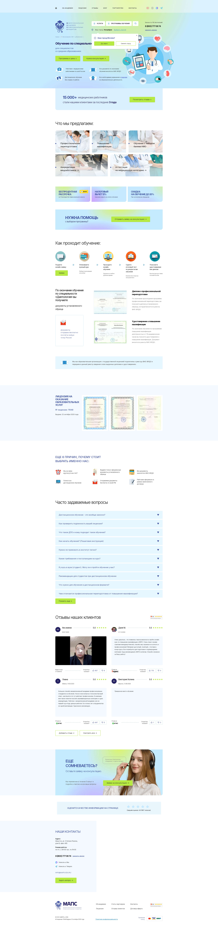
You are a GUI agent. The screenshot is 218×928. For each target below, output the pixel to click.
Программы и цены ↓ (68, 58)
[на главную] (56, 8)
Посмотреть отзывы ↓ (142, 99)
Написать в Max (64, 862)
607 (96, 670)
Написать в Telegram (65, 866)
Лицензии (82, 8)
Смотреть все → (90, 733)
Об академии (67, 8)
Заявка (61, 273)
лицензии (124, 77)
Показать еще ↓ (65, 601)
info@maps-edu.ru (63, 873)
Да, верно (104, 43)
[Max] (157, 8)
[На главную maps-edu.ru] (69, 26)
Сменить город (126, 43)
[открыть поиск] (135, 23)
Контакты (133, 8)
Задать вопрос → (66, 880)
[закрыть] (136, 35)
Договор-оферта (136, 908)
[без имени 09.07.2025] (80, 650)
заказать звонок (151, 30)
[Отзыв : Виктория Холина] (115, 722)
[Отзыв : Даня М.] (115, 671)
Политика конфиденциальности (107, 919)
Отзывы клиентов (118, 908)
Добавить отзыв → (66, 733)
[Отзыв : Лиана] (59, 722)
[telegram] (161, 8)
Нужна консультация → (96, 58)
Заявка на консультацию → (118, 783)
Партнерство (117, 8)
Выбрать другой (120, 30)
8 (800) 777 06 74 (153, 26)
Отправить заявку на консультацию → (131, 219)
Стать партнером (118, 904)
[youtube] (148, 8)
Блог (105, 8)
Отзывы (95, 8)
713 (152, 670)
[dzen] (152, 8)
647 (96, 722)
